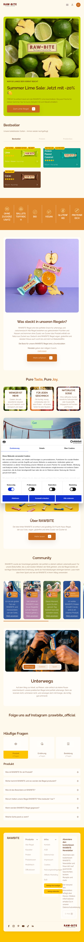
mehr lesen (42, 351)
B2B (45, 880)
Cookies (47, 865)
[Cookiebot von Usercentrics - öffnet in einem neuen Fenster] (71, 442)
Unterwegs (29, 667)
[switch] (32, 489)
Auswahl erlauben (42, 498)
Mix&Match (29, 865)
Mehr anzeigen (12, 616)
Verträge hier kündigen (53, 885)
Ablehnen (15, 498)
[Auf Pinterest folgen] (18, 926)
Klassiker (28, 850)
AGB (46, 850)
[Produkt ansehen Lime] (37, 161)
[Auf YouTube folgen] (23, 926)
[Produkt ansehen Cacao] (37, 184)
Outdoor (42, 667)
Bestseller (16, 139)
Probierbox (67, 139)
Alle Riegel (29, 845)
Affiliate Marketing (51, 875)
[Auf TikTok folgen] (28, 926)
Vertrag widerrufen (53, 891)
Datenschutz (49, 855)
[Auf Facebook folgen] (8, 926)
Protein (42, 139)
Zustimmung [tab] (14, 448)
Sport (54, 667)
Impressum (48, 860)
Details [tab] (42, 448)
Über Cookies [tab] (69, 448)
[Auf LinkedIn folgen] (33, 926)
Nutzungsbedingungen (53, 870)
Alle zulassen (69, 498)
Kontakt (47, 845)
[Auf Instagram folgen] (13, 926)
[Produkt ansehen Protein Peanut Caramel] (77, 164)
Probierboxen (30, 860)
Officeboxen (30, 870)
